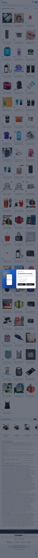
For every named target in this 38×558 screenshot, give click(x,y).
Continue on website (26, 286)
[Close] (34, 271)
